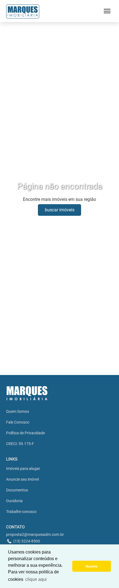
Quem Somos (17, 411)
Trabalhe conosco (21, 511)
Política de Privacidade (25, 433)
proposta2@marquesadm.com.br (35, 534)
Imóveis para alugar (23, 468)
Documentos (17, 490)
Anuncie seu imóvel (22, 479)
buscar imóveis (59, 209)
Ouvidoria (14, 501)
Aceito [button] (92, 566)
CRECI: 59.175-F (20, 443)
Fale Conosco (17, 422)
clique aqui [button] (36, 579)
